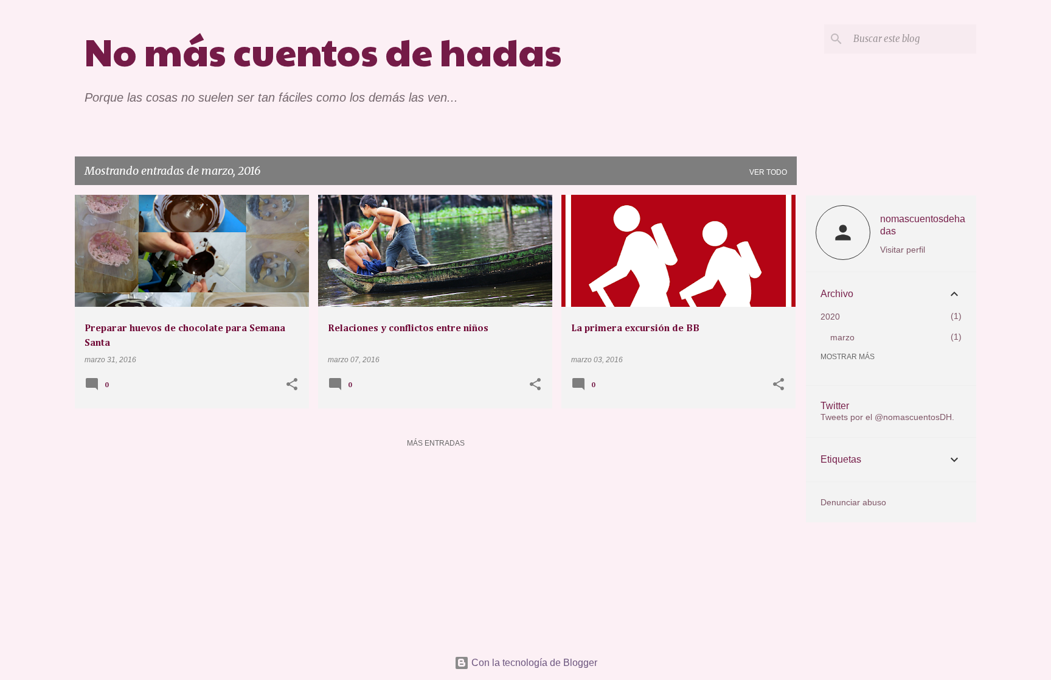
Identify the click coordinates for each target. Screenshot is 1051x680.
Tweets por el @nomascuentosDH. (887, 417)
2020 (830, 316)
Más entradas (436, 443)
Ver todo (768, 172)
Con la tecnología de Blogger (533, 662)
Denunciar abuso (853, 502)
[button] (292, 385)
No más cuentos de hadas (323, 50)
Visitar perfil (902, 249)
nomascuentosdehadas (922, 225)
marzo (842, 337)
